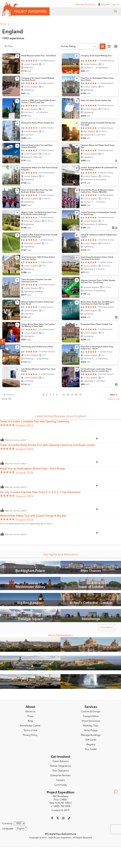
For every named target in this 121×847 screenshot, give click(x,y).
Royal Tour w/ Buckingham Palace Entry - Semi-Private (32, 468)
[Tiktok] (69, 818)
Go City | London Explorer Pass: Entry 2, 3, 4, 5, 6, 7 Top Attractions (40, 492)
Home (4, 24)
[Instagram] (64, 818)
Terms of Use (30, 730)
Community (60, 784)
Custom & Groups (90, 711)
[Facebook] (52, 818)
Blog (30, 721)
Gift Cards (90, 739)
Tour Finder (91, 749)
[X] (58, 818)
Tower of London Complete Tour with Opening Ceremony (34, 421)
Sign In (115, 4)
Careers (60, 780)
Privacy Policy (30, 735)
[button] (2, 341)
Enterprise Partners (60, 775)
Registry (90, 744)
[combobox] (21, 829)
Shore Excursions (91, 721)
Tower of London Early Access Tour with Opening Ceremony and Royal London (47, 445)
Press (30, 716)
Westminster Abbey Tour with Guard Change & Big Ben (33, 516)
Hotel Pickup (91, 730)
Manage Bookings (90, 735)
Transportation (91, 716)
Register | (106, 4)
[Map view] (109, 46)
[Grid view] (103, 46)
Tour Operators (60, 770)
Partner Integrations (60, 766)
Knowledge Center (30, 725)
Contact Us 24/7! (60, 810)
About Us (30, 711)
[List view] (116, 46)
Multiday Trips (90, 725)
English (20, 828)
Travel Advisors (60, 761)
